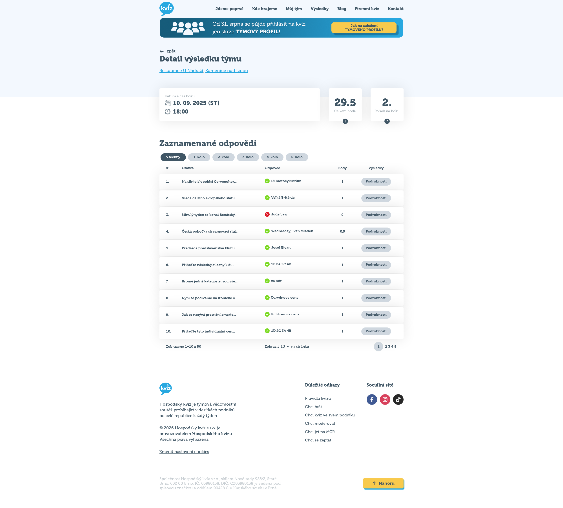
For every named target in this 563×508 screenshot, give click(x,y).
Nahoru (387, 483)
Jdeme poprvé (229, 8)
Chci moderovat (320, 423)
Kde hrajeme (264, 8)
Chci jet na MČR (320, 432)
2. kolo (223, 157)
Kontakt (396, 8)
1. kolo (199, 157)
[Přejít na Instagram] (385, 399)
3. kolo (248, 157)
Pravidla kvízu (318, 398)
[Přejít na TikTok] (398, 399)
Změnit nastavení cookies (184, 451)
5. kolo (297, 157)
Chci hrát (313, 407)
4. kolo (272, 157)
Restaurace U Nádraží (181, 70)
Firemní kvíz (367, 8)
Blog (341, 8)
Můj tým (294, 8)
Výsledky (320, 8)
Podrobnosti (376, 181)
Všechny (173, 157)
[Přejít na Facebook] (372, 399)
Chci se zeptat (318, 440)
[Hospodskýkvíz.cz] (166, 9)
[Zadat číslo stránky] (378, 346)
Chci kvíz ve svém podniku (330, 415)
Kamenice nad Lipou (226, 70)
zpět (170, 51)
